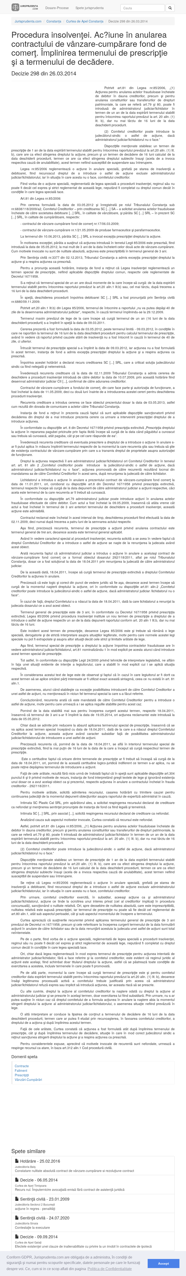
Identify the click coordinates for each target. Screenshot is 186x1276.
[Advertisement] (50, 115)
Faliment (21, 1070)
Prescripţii (22, 1075)
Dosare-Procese (57, 7)
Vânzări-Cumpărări (28, 1079)
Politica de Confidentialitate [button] (110, 1269)
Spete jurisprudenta (90, 7)
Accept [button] (163, 1263)
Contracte (22, 1066)
